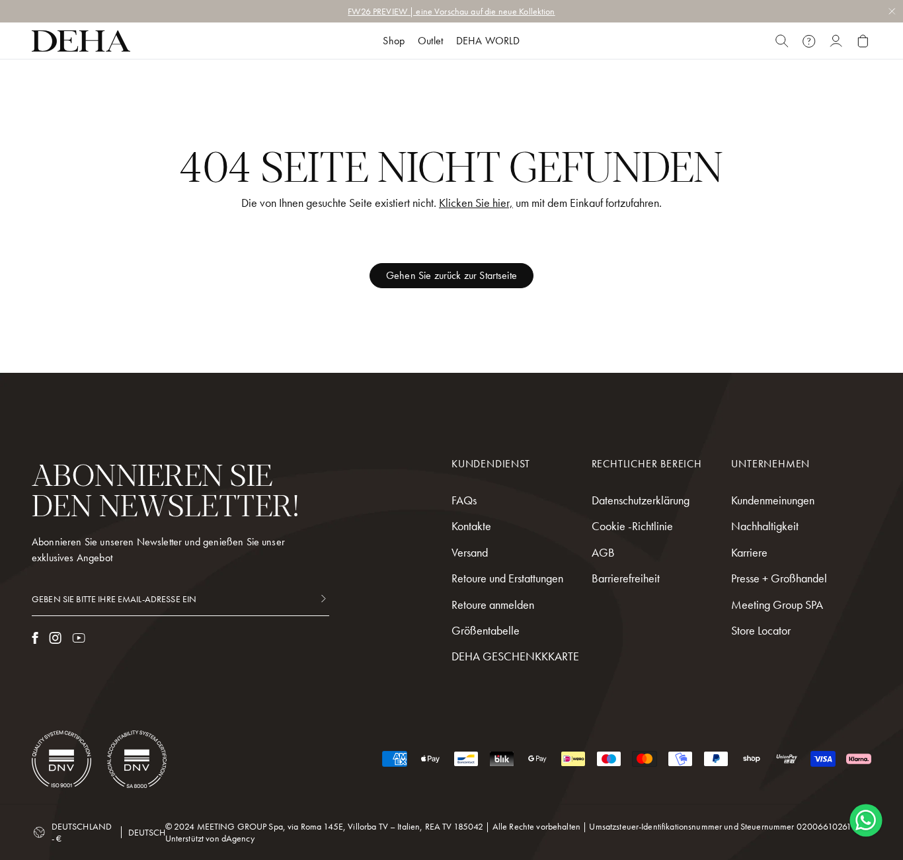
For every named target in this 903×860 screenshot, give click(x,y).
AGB (603, 552)
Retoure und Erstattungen (507, 578)
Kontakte (471, 525)
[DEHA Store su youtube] (78, 638)
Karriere (749, 552)
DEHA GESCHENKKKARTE (515, 656)
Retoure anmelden (492, 604)
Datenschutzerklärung (640, 500)
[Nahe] (781, 41)
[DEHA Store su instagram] (55, 638)
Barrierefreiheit (626, 578)
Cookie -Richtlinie (632, 525)
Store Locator (761, 630)
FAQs (464, 500)
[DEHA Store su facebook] (35, 638)
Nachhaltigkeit (765, 525)
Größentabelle (485, 630)
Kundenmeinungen (772, 500)
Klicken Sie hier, (476, 202)
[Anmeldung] (836, 41)
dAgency (238, 838)
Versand (469, 552)
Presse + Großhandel (779, 578)
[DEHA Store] (81, 41)
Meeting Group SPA (777, 604)
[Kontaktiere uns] (809, 41)
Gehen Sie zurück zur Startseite (451, 275)
